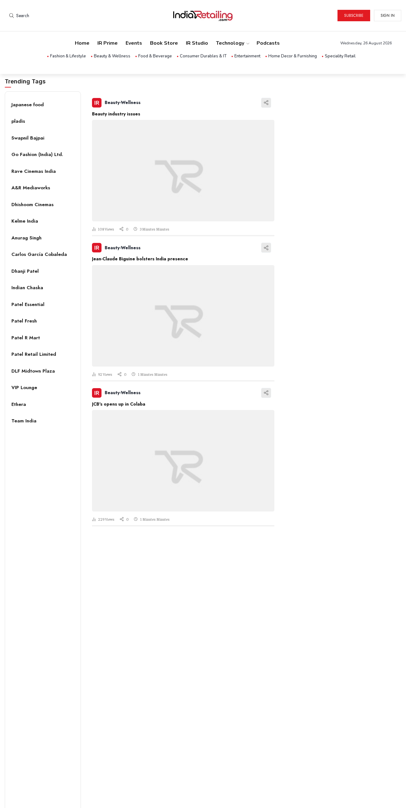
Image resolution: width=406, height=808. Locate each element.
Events (134, 43)
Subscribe (353, 15)
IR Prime (107, 43)
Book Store (164, 43)
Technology (230, 43)
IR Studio (197, 43)
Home (82, 43)
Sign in (388, 15)
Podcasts (268, 43)
